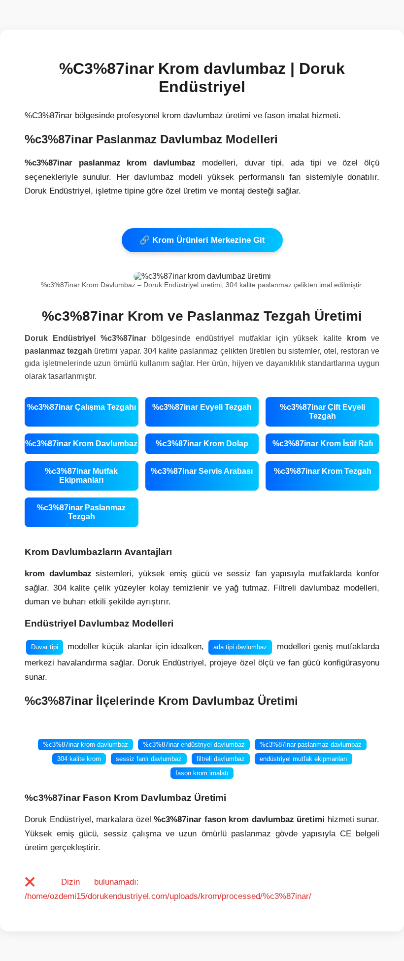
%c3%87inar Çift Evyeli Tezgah (322, 411)
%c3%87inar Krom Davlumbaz (81, 443)
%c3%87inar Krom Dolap (202, 443)
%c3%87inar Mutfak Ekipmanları (81, 475)
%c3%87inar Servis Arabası (202, 471)
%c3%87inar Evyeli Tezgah (202, 407)
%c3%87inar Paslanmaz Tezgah (81, 512)
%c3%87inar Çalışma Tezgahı (81, 407)
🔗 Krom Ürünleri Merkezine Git (202, 240)
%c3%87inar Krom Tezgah (322, 471)
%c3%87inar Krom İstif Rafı (322, 443)
